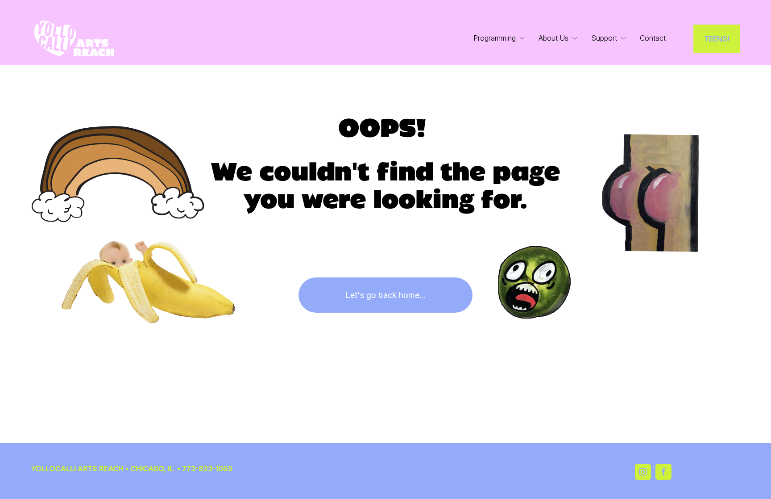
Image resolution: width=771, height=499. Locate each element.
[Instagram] (643, 472)
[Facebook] (663, 472)
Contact (653, 38)
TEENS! (717, 38)
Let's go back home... (385, 295)
